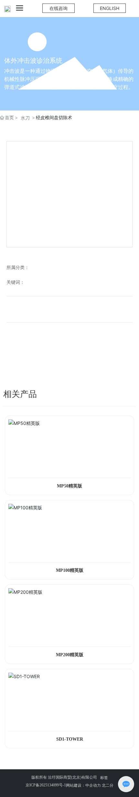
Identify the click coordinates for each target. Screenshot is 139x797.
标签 (104, 777)
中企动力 (93, 785)
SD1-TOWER (69, 739)
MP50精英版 (69, 486)
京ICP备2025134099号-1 (46, 785)
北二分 (107, 785)
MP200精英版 (69, 654)
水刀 (25, 117)
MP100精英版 (69, 570)
